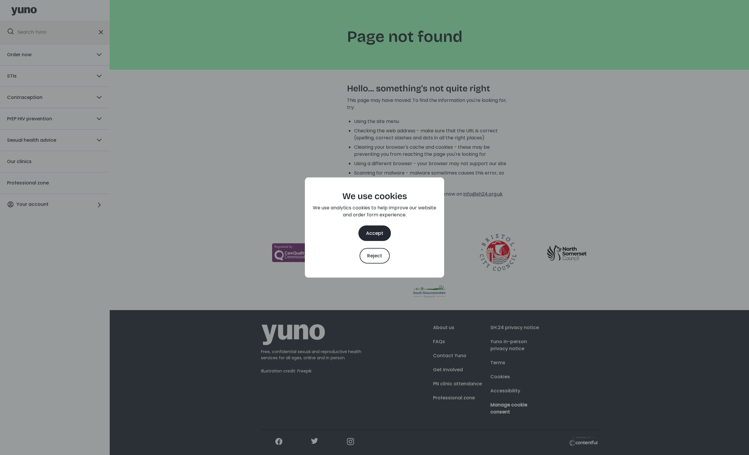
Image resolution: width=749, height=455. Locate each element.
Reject (374, 255)
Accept (374, 233)
